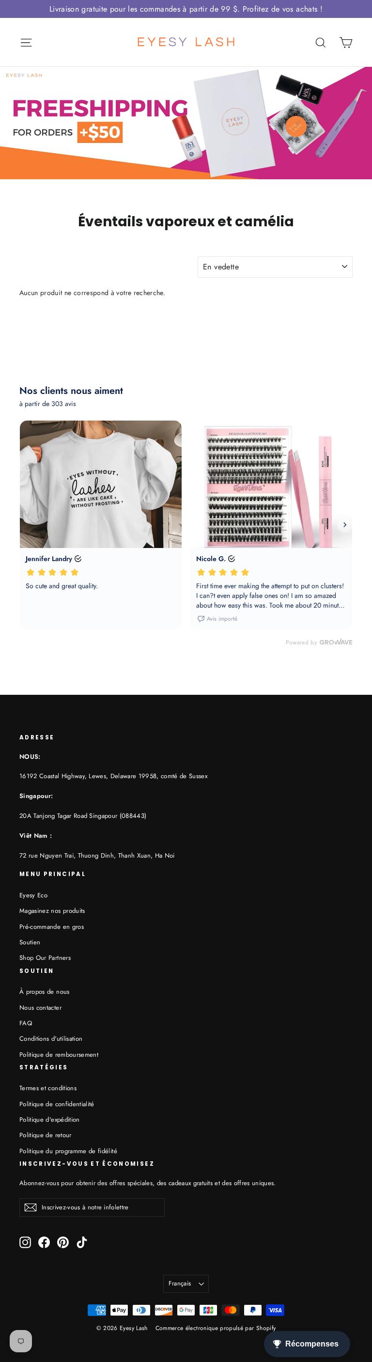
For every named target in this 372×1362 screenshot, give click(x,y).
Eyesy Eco (33, 895)
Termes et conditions (48, 1088)
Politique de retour (45, 1135)
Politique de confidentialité (56, 1104)
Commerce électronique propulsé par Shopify (215, 1328)
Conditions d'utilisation (50, 1038)
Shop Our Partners (45, 957)
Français (180, 1283)
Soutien (29, 942)
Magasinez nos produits (52, 910)
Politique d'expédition (49, 1119)
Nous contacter (40, 1007)
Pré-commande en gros (51, 926)
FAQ (25, 1023)
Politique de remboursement (58, 1054)
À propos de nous (44, 991)
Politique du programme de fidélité (68, 1151)
